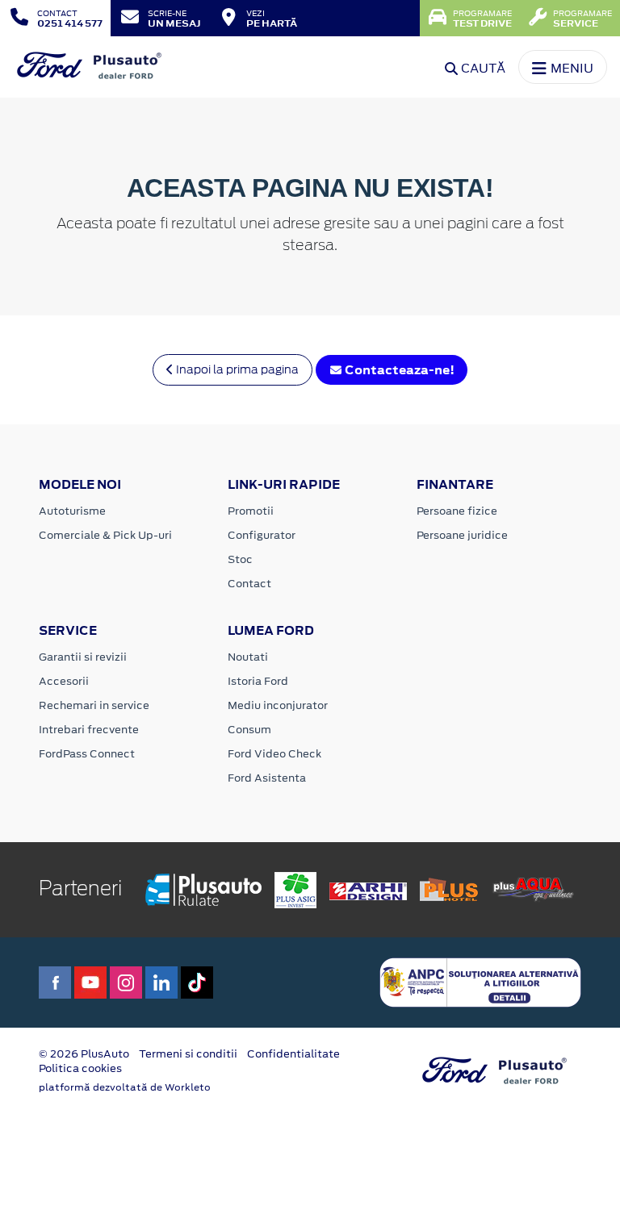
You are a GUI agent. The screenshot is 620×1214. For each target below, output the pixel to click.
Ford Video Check (274, 753)
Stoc (240, 559)
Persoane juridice (462, 535)
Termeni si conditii (188, 1054)
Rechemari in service (94, 705)
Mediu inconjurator (278, 705)
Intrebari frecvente (89, 729)
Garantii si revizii (83, 657)
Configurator (261, 535)
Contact (249, 583)
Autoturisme (72, 511)
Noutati (248, 657)
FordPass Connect (87, 753)
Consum (249, 729)
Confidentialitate (293, 1054)
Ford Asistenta (267, 778)
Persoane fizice (457, 511)
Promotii (251, 511)
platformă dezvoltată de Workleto (125, 1087)
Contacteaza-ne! (398, 369)
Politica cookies (80, 1068)
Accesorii (64, 681)
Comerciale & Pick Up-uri (105, 535)
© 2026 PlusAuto (84, 1054)
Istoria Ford (258, 681)
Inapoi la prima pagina (236, 369)
